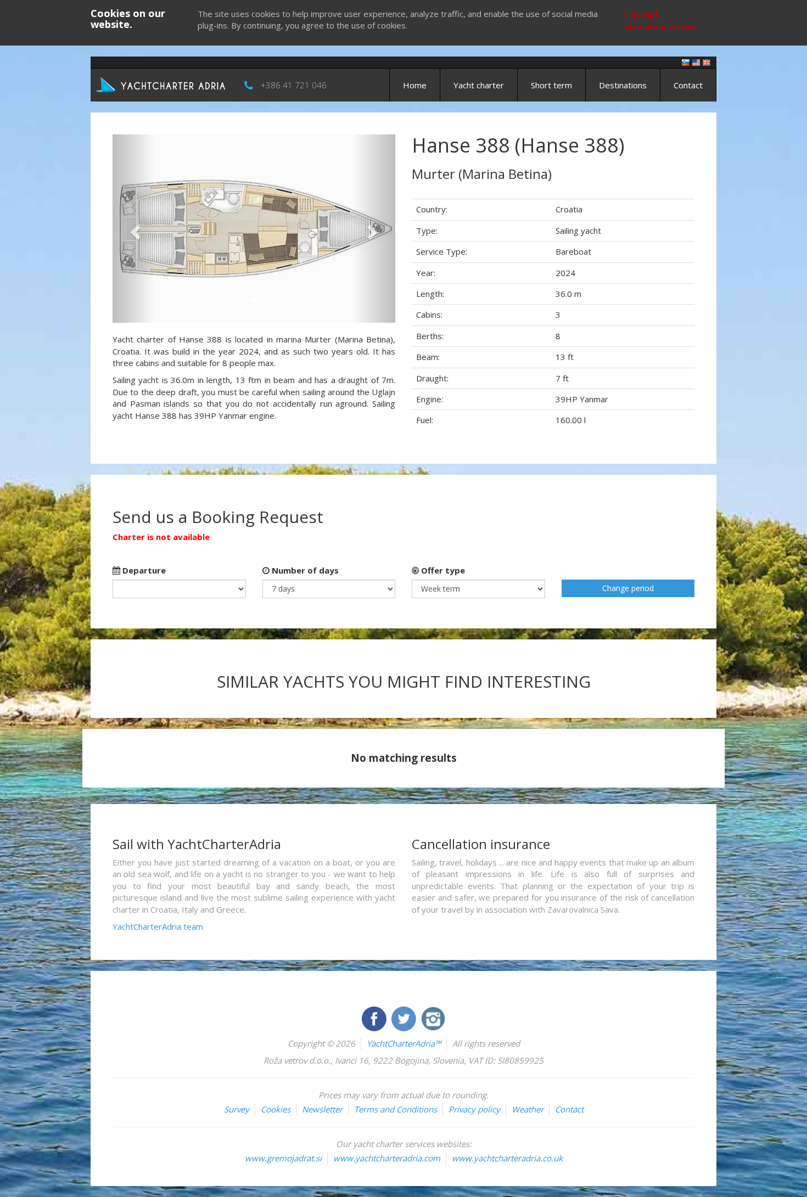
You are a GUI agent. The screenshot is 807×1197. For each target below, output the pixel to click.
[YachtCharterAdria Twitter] (404, 1017)
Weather (527, 1109)
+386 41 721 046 (294, 85)
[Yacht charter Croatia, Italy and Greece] (696, 61)
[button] (134, 228)
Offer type (442, 570)
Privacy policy (474, 1109)
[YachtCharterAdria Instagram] (433, 1017)
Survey (236, 1109)
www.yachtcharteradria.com (386, 1158)
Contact (688, 85)
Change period (628, 588)
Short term (551, 85)
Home (415, 85)
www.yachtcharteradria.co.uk (507, 1158)
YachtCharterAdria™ (404, 1043)
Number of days (304, 570)
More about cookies (661, 27)
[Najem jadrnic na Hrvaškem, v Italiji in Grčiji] (685, 61)
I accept (642, 13)
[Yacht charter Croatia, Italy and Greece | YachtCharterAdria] (162, 83)
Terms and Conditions (395, 1109)
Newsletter (322, 1109)
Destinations (623, 85)
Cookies (275, 1109)
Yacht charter (478, 85)
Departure (143, 570)
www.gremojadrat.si (283, 1158)
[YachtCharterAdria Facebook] (375, 1017)
